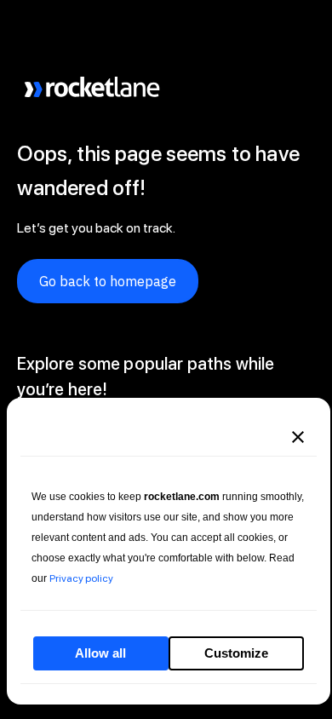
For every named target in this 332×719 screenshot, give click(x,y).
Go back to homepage (107, 281)
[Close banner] (298, 437)
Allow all (100, 653)
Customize (236, 653)
